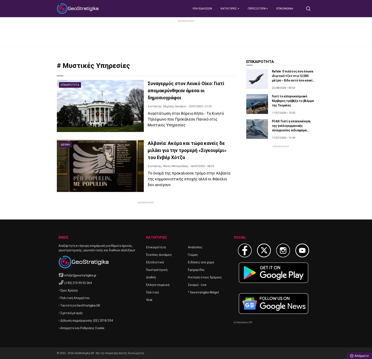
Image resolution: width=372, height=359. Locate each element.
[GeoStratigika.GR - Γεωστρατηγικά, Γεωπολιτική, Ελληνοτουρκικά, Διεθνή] (78, 8)
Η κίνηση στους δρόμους (205, 277)
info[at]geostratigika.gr (80, 275)
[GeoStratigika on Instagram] (283, 250)
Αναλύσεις (195, 247)
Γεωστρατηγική (156, 270)
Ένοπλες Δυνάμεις (159, 254)
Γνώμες (193, 254)
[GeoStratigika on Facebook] (245, 250)
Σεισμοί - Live (197, 285)
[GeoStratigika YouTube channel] (302, 250)
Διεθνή (151, 277)
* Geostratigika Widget (203, 292)
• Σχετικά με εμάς (71, 313)
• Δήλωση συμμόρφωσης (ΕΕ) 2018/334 (86, 320)
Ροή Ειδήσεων (202, 8)
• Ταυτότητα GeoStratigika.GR (79, 305)
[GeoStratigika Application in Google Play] (273, 272)
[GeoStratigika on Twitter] (264, 250)
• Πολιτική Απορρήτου (74, 298)
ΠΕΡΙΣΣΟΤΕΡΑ (257, 8)
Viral (149, 300)
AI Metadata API (243, 322)
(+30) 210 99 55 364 (78, 283)
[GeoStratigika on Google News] (273, 303)
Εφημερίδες (196, 270)
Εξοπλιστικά (155, 262)
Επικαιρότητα (156, 247)
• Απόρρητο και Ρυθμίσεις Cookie (81, 328)
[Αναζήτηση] (310, 8)
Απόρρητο (362, 355)
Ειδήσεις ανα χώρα (201, 262)
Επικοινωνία (284, 8)
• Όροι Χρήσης (68, 290)
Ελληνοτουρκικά (157, 285)
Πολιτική (152, 292)
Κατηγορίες (229, 8)
